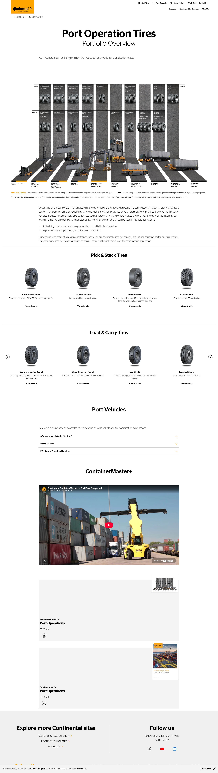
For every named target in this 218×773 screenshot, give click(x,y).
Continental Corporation (54, 735)
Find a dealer (178, 3)
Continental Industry (54, 741)
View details (31, 306)
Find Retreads (161, 3)
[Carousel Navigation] (109, 357)
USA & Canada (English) (197, 3)
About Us (54, 746)
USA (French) (80, 769)
